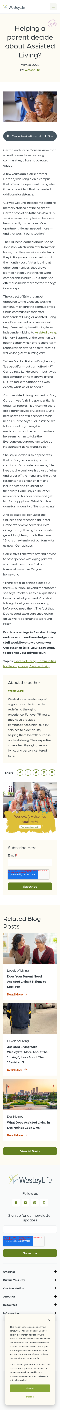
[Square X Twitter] (25, 1203)
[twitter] (36, 772)
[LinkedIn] (44, 1203)
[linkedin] (28, 772)
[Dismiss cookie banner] (49, 1321)
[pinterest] (44, 772)
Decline (30, 1396)
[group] (30, 136)
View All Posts (30, 1151)
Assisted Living (45, 332)
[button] (8, 136)
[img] (45, 136)
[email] (52, 772)
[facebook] (20, 772)
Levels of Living (25, 661)
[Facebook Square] (16, 1203)
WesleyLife (32, 70)
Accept (30, 1388)
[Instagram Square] (35, 1203)
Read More (15, 994)
